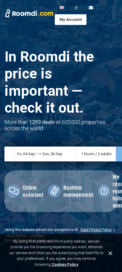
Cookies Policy (65, 264)
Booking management (78, 191)
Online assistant (33, 191)
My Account (71, 19)
